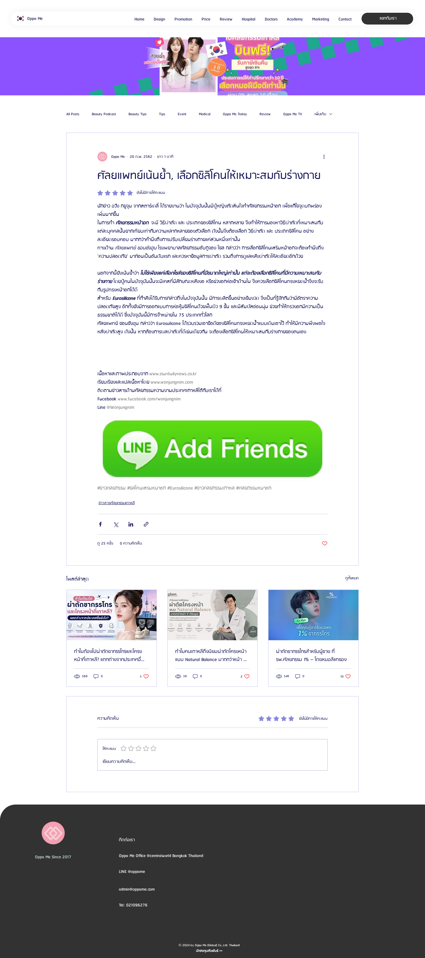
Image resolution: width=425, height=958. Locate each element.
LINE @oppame (132, 871)
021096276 (136, 905)
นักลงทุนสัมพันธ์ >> (209, 951)
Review (265, 114)
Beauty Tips (137, 114)
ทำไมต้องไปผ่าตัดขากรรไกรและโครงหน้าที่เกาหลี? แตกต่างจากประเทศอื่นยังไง (109, 656)
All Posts (72, 114)
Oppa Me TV (292, 114)
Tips (162, 114)
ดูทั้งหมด (352, 578)
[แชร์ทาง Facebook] (100, 524)
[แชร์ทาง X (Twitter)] (116, 524)
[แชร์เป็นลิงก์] (146, 524)
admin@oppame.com (137, 889)
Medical (204, 114)
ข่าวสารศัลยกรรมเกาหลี (117, 503)
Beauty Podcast (104, 114)
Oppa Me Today (235, 114)
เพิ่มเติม (320, 114)
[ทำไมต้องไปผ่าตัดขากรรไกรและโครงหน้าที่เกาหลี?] (111, 615)
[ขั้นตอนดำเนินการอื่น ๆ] (324, 156)
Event (182, 114)
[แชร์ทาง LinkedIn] (131, 524)
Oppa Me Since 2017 (53, 857)
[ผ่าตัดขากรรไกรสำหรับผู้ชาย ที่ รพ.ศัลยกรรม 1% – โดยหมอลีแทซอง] (313, 615)
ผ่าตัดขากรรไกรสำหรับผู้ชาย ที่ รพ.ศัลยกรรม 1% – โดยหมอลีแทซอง (311, 656)
